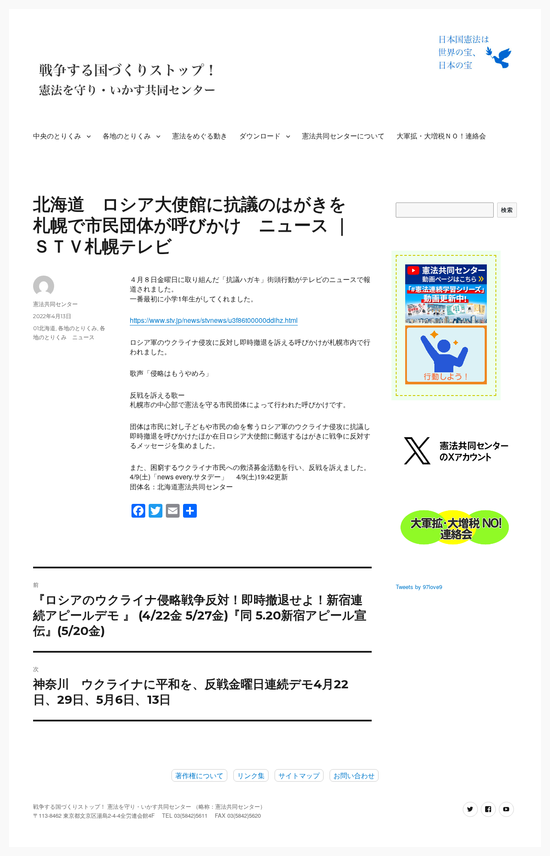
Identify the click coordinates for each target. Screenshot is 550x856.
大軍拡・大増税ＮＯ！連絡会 (441, 136)
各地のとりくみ (127, 136)
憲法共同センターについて (343, 136)
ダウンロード (260, 136)
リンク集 (251, 775)
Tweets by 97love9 (419, 587)
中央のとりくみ (57, 136)
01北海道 (44, 328)
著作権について (199, 775)
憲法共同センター (55, 304)
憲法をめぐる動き (199, 136)
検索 (507, 209)
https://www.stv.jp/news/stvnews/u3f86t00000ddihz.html (214, 320)
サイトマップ (299, 775)
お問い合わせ (354, 775)
